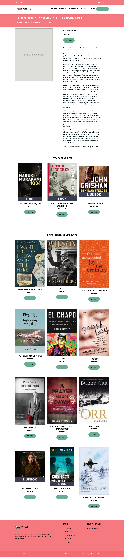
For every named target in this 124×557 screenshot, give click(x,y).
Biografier (74, 30)
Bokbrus (62, 9)
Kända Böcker (73, 9)
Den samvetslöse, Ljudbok (94, 204)
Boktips (54, 9)
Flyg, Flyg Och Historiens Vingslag (30, 356)
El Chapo (62, 358)
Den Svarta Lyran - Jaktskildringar (94, 498)
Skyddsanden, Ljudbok (30, 488)
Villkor (80, 554)
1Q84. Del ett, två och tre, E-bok (30, 204)
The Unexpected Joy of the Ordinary (94, 291)
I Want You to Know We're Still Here (30, 290)
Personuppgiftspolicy (90, 554)
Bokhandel (102, 9)
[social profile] (21, 2)
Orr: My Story (94, 426)
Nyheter (92, 9)
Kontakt (73, 554)
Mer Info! (69, 40)
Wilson (62, 288)
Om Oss (83, 9)
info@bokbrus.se (102, 2)
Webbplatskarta (103, 554)
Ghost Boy (94, 359)
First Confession (30, 427)
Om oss (68, 542)
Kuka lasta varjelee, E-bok (62, 488)
